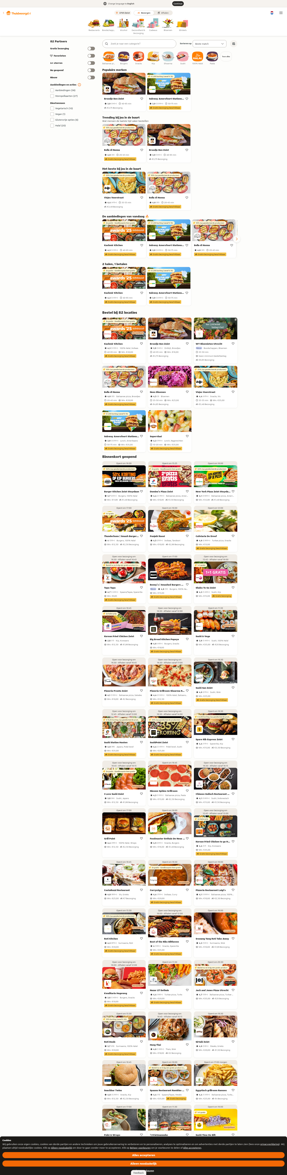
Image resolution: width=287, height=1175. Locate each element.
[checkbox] (109, 58)
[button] (16, 12)
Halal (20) (60, 125)
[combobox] (142, 44)
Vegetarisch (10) (64, 108)
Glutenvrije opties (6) (66, 119)
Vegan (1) (60, 114)
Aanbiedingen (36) (65, 90)
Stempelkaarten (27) (66, 96)
